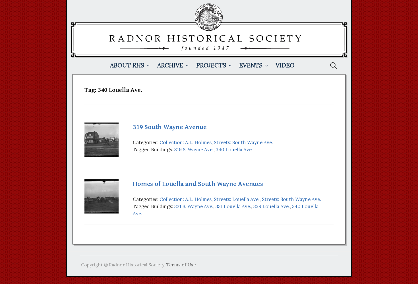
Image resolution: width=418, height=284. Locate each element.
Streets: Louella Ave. (237, 199)
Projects (211, 65)
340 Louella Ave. (234, 149)
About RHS (127, 65)
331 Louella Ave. (233, 206)
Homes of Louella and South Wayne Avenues (198, 184)
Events (250, 65)
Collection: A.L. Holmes (186, 142)
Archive (170, 65)
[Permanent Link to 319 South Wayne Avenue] (101, 139)
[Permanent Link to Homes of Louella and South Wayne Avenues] (101, 196)
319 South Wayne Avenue (170, 127)
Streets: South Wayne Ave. (243, 142)
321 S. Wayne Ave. (193, 206)
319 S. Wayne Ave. (194, 149)
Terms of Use (181, 265)
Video (285, 65)
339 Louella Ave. (271, 206)
